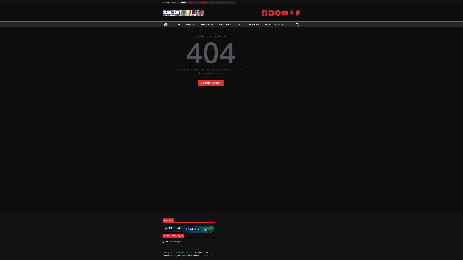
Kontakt (241, 24)
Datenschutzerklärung (260, 24)
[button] (196, 24)
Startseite (175, 24)
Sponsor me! (207, 24)
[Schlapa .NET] (166, 24)
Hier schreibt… (226, 24)
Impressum (279, 24)
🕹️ (289, 24)
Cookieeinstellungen (173, 242)
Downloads (189, 24)
